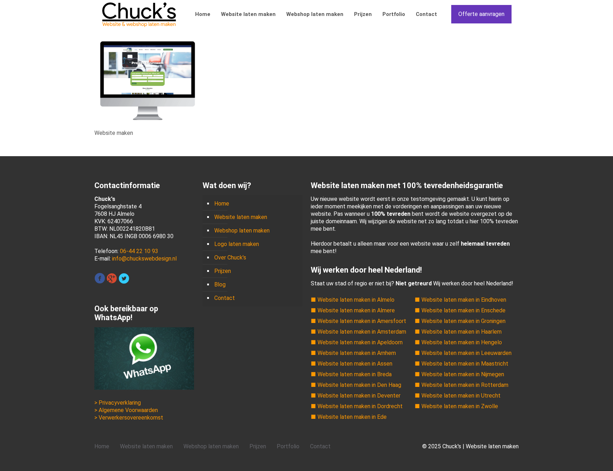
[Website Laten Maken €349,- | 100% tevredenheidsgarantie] (138, 14)
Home (221, 203)
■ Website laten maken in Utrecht (458, 395)
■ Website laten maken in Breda (351, 374)
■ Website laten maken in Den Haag (356, 385)
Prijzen (222, 271)
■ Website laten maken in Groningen (460, 321)
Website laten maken (240, 217)
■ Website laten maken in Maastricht (461, 363)
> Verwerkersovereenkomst (128, 417)
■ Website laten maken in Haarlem (458, 331)
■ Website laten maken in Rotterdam (461, 385)
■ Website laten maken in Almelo (352, 299)
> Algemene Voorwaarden (126, 410)
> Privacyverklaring (117, 402)
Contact (224, 298)
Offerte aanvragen (481, 14)
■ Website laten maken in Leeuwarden (463, 353)
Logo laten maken (236, 244)
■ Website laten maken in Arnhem (353, 353)
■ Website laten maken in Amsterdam (358, 331)
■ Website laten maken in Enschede (460, 310)
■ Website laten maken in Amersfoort (358, 321)
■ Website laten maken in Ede (349, 417)
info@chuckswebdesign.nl (144, 258)
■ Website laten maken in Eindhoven (460, 299)
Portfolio (288, 446)
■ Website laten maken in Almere (353, 310)
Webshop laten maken (242, 230)
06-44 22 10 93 (139, 251)
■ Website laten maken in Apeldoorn (357, 342)
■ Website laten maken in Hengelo (458, 342)
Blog (220, 284)
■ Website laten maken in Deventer (356, 395)
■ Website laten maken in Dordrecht (357, 406)
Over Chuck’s (230, 257)
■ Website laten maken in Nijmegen (459, 374)
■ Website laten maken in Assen (351, 363)
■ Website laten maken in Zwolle (456, 406)
